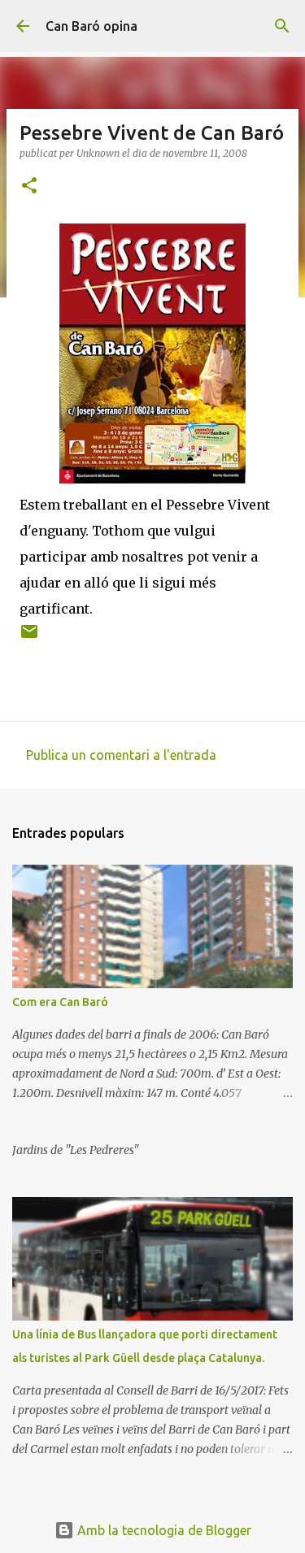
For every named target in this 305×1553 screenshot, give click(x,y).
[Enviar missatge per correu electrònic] (29, 637)
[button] (29, 186)
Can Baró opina (91, 26)
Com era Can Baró (60, 1002)
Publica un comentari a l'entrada (121, 755)
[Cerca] (282, 26)
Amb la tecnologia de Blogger (162, 1530)
